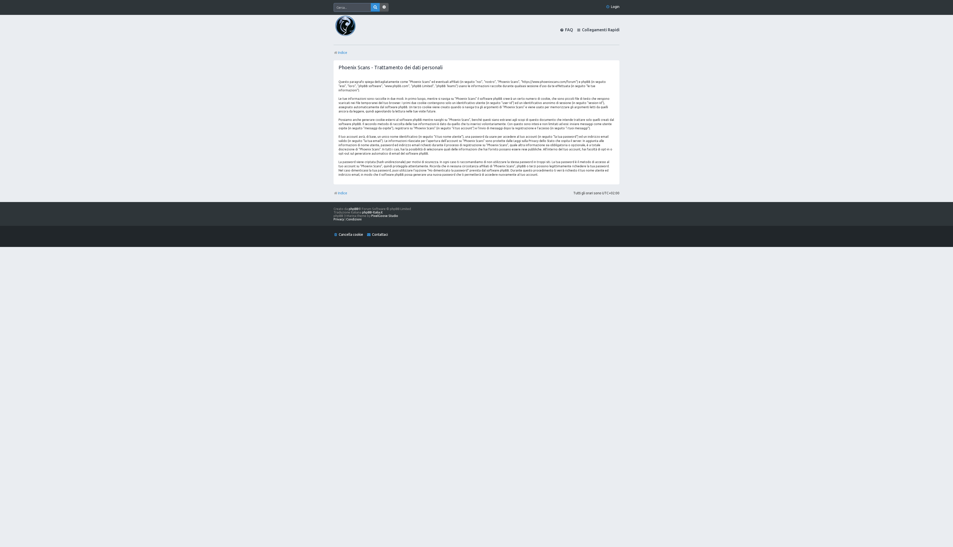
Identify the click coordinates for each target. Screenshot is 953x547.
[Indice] (354, 30)
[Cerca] (375, 7)
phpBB (353, 208)
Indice (342, 193)
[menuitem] (612, 7)
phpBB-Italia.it (372, 212)
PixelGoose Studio (384, 215)
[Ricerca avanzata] (384, 7)
